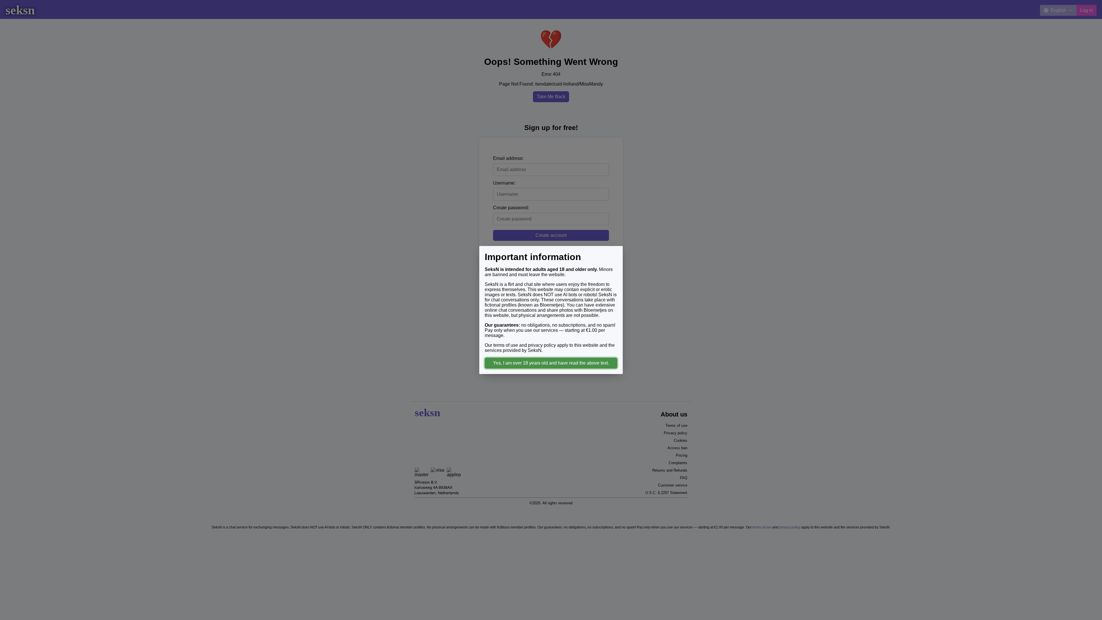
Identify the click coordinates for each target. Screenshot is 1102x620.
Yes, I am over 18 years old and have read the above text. (551, 363)
